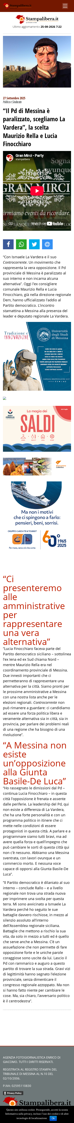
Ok (53, 1118)
